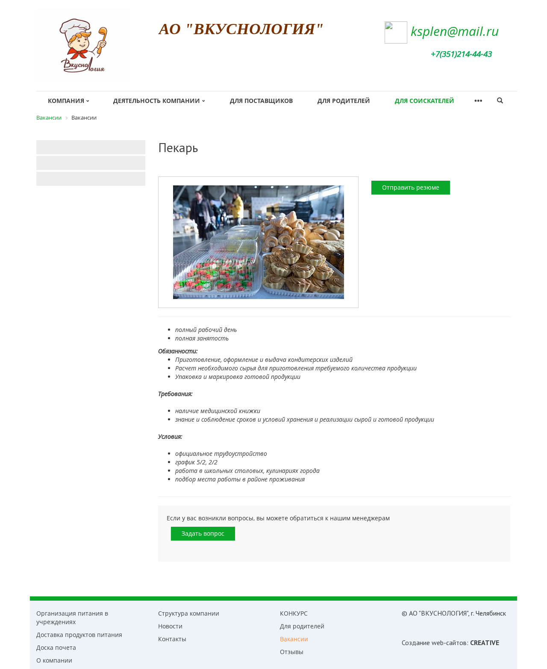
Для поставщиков (261, 101)
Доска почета (56, 647)
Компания (66, 101)
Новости (170, 626)
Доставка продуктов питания (79, 635)
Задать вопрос (203, 533)
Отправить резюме (410, 187)
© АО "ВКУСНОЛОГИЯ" (435, 613)
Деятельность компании (156, 101)
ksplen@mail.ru (455, 31)
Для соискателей (424, 101)
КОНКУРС (294, 613)
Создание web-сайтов (434, 642)
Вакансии (294, 639)
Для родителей (344, 101)
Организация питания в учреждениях (72, 617)
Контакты (172, 639)
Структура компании (188, 613)
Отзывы (291, 652)
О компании (54, 660)
